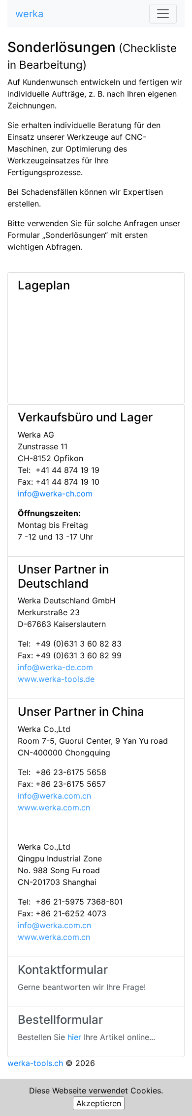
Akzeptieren (98, 1103)
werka (29, 14)
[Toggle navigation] (163, 14)
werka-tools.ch (35, 1063)
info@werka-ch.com (55, 493)
